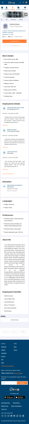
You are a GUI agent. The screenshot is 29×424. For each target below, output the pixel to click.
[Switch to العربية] (20, 2)
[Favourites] (23, 2)
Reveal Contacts (14, 41)
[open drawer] (2, 2)
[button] (14, 14)
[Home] (2, 19)
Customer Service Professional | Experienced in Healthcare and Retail (14, 31)
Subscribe (22, 383)
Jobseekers (13, 19)
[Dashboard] (26, 2)
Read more (5, 125)
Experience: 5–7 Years (7, 34)
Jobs (7, 19)
